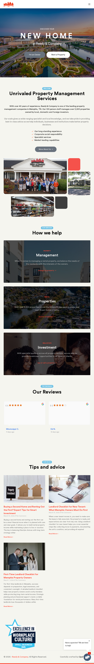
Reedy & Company (20, 657)
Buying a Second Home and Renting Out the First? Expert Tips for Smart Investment (24, 510)
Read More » (8, 537)
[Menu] (88, 4)
